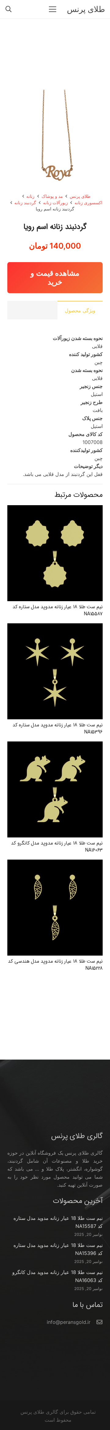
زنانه (30, 196)
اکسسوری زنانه (88, 202)
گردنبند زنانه (25, 202)
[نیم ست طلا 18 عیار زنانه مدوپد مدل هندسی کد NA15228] (55, 864)
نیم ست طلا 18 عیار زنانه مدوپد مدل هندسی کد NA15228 (55, 964)
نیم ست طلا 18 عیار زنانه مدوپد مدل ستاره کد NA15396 (58, 728)
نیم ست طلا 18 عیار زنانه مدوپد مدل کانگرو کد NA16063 (57, 846)
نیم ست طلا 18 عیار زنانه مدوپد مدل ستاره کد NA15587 (58, 610)
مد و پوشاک (52, 196)
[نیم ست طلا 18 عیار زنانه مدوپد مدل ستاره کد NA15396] (55, 627)
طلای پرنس (80, 196)
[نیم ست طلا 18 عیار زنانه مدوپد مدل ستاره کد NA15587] (55, 509)
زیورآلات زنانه (55, 202)
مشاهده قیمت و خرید (55, 277)
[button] (8, 9)
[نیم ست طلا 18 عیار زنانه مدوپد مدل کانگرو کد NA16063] (55, 745)
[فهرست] (52, 9)
